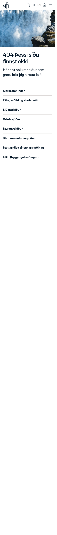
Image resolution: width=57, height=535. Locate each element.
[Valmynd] (50, 5)
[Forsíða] (6, 5)
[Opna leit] (28, 5)
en (39, 5)
